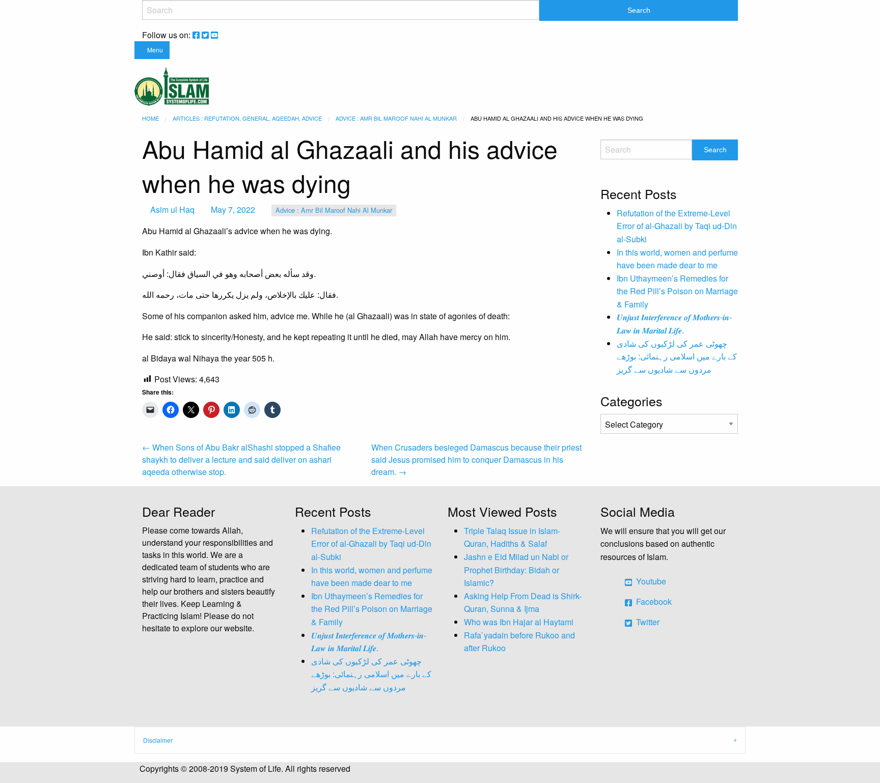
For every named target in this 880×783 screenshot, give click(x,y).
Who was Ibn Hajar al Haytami (518, 622)
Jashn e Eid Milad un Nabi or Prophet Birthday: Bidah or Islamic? (516, 570)
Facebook (653, 601)
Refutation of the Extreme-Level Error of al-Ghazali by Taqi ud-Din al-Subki (677, 226)
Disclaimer (158, 740)
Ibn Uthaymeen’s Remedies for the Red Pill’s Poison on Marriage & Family (677, 291)
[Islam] (171, 85)
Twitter (646, 622)
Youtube (650, 581)
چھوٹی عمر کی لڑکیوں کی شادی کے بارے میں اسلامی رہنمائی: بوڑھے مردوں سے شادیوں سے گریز (677, 356)
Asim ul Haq (172, 209)
